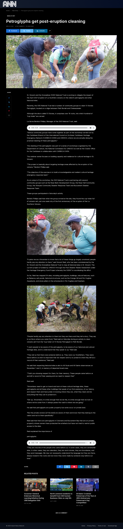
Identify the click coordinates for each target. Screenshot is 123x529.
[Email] (9, 115)
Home (83, 526)
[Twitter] (9, 102)
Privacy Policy (91, 526)
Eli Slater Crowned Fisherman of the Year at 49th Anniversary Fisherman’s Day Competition (86, 498)
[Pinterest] (9, 111)
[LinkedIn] (9, 106)
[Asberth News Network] (9, 4)
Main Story (11, 16)
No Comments (21, 26)
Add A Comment (61, 513)
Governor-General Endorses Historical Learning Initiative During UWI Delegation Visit (34, 497)
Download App (112, 526)
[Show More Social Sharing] (50, 31)
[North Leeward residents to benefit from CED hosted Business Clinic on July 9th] (61, 484)
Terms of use (102, 526)
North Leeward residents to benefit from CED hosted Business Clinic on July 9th (61, 496)
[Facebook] (9, 98)
